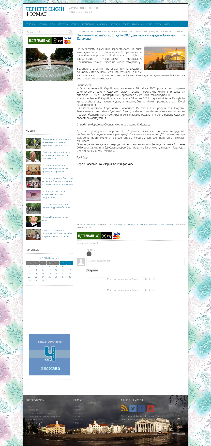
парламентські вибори (165, 224)
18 (49, 273)
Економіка (80, 416)
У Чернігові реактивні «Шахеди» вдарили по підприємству (53, 194)
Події (77, 406)
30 (36, 280)
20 (63, 273)
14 (70, 269)
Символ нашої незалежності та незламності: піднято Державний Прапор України (56, 142)
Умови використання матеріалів (44, 416)
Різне (78, 422)
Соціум (78, 412)
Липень (97, 31)
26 (56, 276)
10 (43, 269)
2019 (89, 31)
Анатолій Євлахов (146, 224)
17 (43, 273)
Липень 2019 (49, 257)
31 (43, 280)
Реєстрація (33, 409)
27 (63, 276)
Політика (79, 409)
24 (43, 276)
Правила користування (39, 412)
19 (56, 273)
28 (70, 276)
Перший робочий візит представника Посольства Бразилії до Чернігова (55, 168)
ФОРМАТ (45, 11)
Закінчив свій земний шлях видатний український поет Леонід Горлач (56, 155)
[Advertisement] (144, 11)
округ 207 (135, 224)
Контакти (32, 422)
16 (36, 273)
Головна (81, 31)
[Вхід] (89, 253)
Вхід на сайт (33, 406)
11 (49, 269)
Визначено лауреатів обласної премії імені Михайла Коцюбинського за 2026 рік (57, 233)
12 (56, 269)
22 (29, 276)
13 (63, 269)
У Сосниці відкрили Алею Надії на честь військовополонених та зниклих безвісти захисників (57, 181)
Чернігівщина (124, 224)
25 (49, 276)
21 (70, 273)
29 (29, 280)
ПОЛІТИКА (90, 224)
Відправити (92, 270)
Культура (79, 419)
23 (36, 276)
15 (29, 273)
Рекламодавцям (36, 419)
